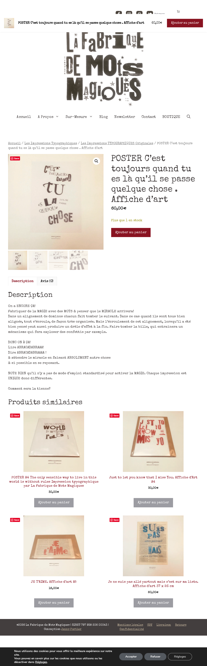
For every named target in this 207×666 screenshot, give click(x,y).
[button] (96, 161)
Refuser (155, 657)
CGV (149, 625)
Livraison (163, 625)
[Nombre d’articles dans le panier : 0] (178, 11)
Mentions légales (130, 625)
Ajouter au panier (131, 232)
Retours (180, 625)
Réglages (41, 662)
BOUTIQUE (171, 117)
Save (16, 158)
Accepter (131, 657)
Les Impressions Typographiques (50, 143)
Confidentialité (131, 629)
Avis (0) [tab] (47, 281)
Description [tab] (23, 281)
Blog (103, 117)
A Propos (45, 117)
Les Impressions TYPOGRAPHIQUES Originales (117, 143)
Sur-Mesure (76, 117)
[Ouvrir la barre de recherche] (189, 117)
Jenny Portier (71, 629)
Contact (149, 117)
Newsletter (124, 117)
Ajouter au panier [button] (54, 502)
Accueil (24, 117)
